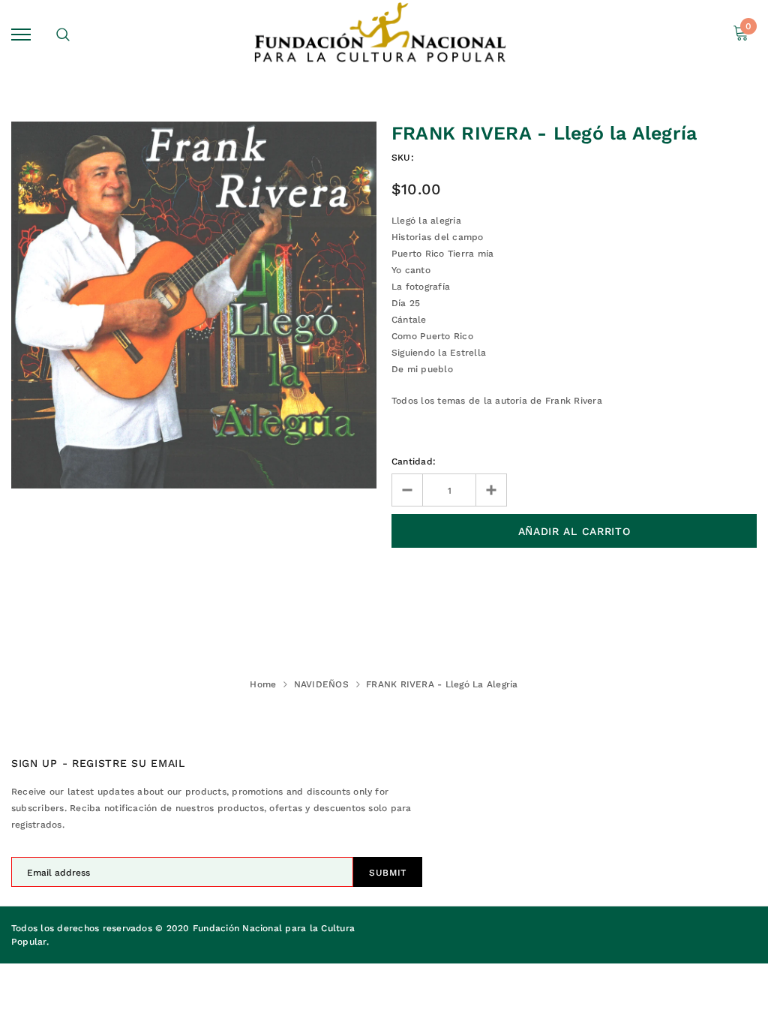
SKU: (403, 157)
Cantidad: (414, 461)
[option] (193, 305)
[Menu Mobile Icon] (21, 34)
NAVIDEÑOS (321, 684)
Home (263, 684)
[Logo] (382, 34)
